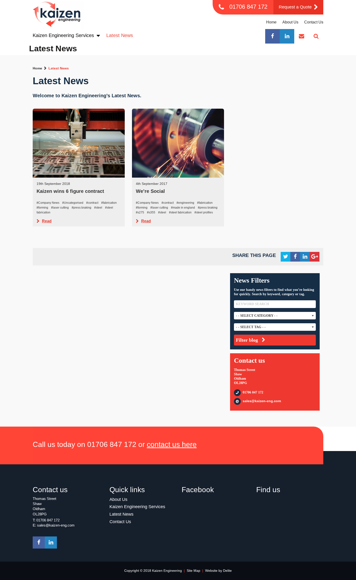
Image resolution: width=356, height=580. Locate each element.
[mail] (301, 36)
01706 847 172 (248, 6)
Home (271, 22)
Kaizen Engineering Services (64, 35)
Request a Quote (296, 7)
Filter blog (247, 340)
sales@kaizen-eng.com (262, 401)
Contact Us (313, 22)
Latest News (119, 35)
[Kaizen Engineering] (58, 14)
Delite (227, 570)
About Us (290, 22)
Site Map (193, 570)
